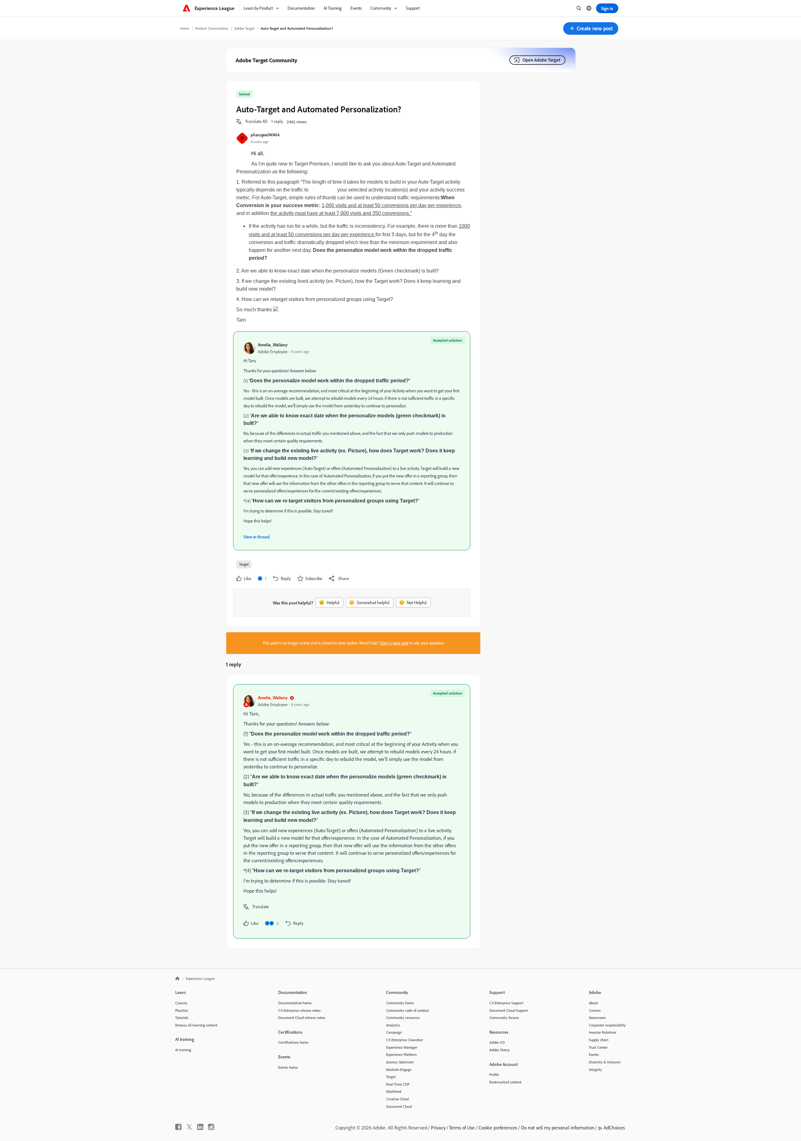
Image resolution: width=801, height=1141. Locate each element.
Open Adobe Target (541, 60)
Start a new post (394, 643)
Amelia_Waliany (273, 344)
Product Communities (211, 28)
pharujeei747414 (265, 134)
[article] (351, 811)
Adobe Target (244, 28)
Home (184, 28)
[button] (590, 28)
